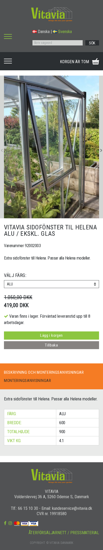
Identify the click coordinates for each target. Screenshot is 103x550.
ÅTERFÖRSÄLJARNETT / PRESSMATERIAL (64, 532)
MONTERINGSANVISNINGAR (27, 380)
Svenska (65, 31)
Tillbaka (51, 345)
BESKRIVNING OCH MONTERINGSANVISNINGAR (44, 372)
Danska (44, 31)
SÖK (92, 43)
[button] (101, 150)
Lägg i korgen (51, 335)
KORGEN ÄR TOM (74, 61)
